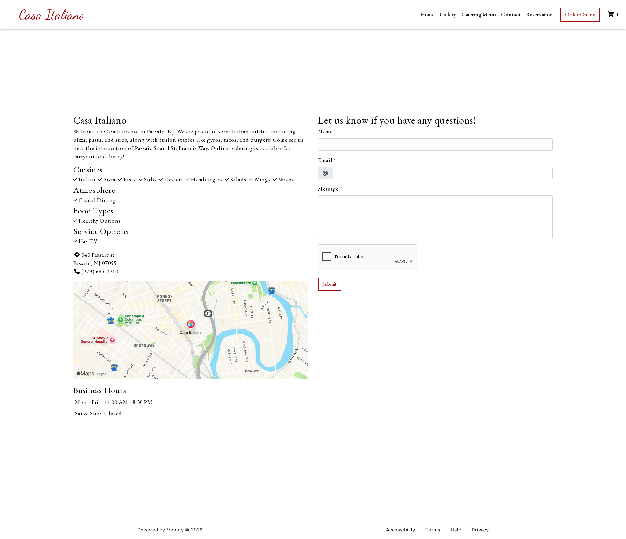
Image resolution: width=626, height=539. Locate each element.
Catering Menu (478, 14)
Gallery (448, 14)
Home (427, 14)
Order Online (580, 14)
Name (325, 131)
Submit (329, 284)
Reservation (539, 14)
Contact (511, 14)
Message (328, 188)
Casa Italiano (51, 15)
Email (325, 159)
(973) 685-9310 (100, 271)
